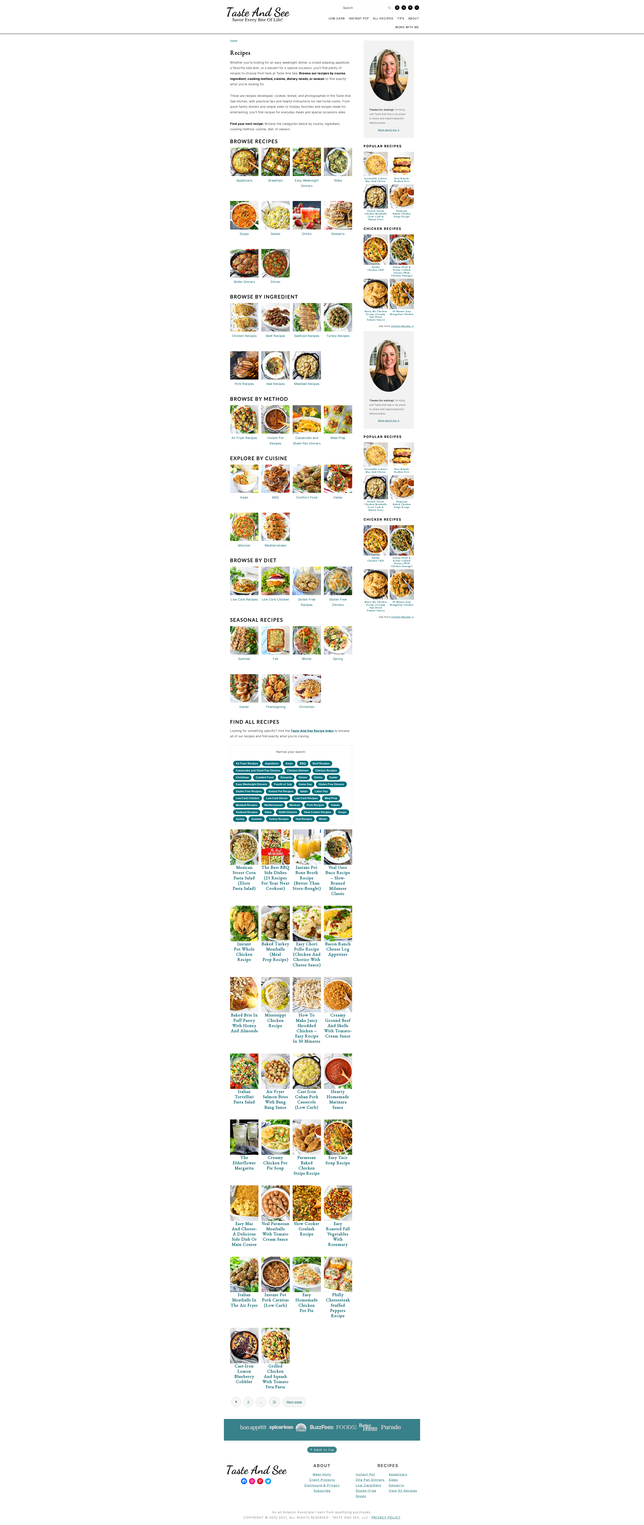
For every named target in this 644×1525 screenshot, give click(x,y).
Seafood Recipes (247, 812)
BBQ (303, 763)
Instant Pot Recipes (281, 791)
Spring (240, 819)
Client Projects (322, 1480)
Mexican (294, 805)
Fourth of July (283, 784)
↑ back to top (322, 1450)
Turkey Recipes (279, 819)
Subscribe (322, 1490)
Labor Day (321, 791)
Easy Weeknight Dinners (251, 784)
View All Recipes (403, 1490)
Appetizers (272, 763)
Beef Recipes (321, 763)
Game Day (305, 784)
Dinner (303, 777)
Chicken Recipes (326, 770)
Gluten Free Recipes (249, 791)
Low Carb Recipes (306, 798)
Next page (294, 1402)
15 (274, 1402)
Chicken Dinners (297, 770)
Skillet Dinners (288, 812)
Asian (289, 763)
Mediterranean (273, 805)
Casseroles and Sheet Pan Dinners (258, 770)
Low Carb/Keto (368, 1485)
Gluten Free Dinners (331, 784)
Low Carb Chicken (247, 798)
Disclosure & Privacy (322, 1485)
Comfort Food (265, 777)
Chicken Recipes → (402, 326)
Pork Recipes (315, 805)
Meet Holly (322, 1474)
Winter (323, 819)
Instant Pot (365, 1474)
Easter (333, 777)
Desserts (286, 777)
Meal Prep (331, 798)
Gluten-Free (366, 1490)
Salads (335, 805)
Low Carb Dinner (277, 798)
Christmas (242, 777)
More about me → (389, 130)
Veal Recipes (304, 819)
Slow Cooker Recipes (317, 812)
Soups (342, 812)
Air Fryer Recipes (247, 763)
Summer (256, 819)
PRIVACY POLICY (386, 1517)
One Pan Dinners (370, 1480)
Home (233, 40)
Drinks (318, 777)
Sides (268, 812)
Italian (304, 791)
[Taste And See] (257, 24)
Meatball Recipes (246, 805)
